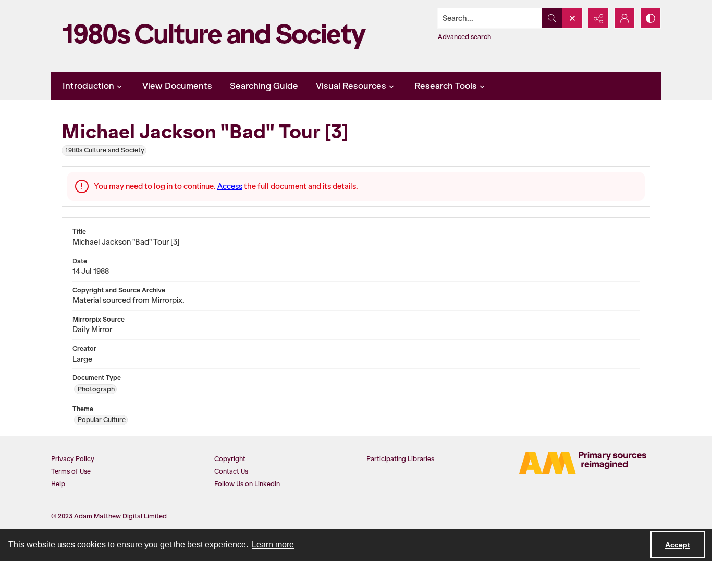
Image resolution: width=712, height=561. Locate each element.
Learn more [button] (273, 544)
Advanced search (464, 37)
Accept (677, 545)
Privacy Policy (72, 459)
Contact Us (231, 471)
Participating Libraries (400, 459)
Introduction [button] (88, 86)
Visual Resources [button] (351, 86)
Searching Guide (264, 86)
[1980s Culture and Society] (218, 36)
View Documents (177, 86)
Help (58, 484)
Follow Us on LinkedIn (247, 484)
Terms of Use (71, 471)
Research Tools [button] (445, 86)
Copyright (229, 459)
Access (229, 186)
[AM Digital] (582, 463)
